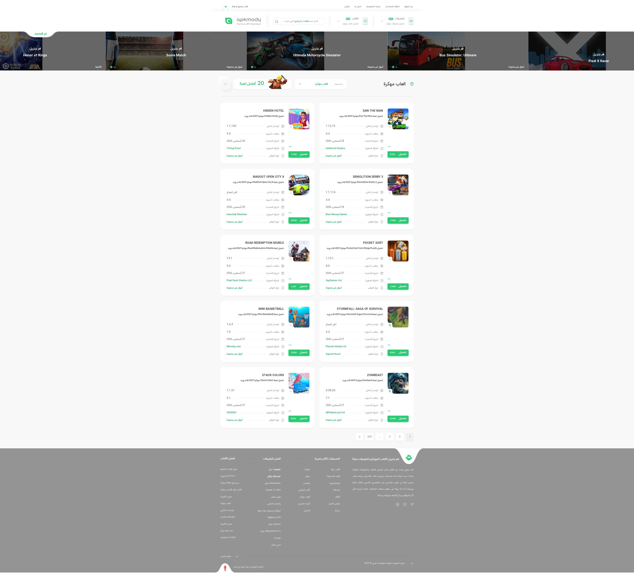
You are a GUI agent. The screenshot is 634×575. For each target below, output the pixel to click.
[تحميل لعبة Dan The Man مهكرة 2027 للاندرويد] (398, 119)
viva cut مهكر (226, 531)
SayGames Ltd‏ (334, 280)
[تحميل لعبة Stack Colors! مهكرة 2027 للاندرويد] (299, 383)
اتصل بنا (357, 6)
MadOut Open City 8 (268, 177)
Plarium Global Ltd (336, 346)
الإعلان (347, 6)
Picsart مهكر (275, 469)
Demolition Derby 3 (368, 177)
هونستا (277, 538)
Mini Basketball (271, 309)
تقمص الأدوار (334, 503)
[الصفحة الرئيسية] (409, 458)
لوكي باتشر (276, 497)
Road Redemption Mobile (264, 243)
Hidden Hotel (273, 110)
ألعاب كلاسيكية (333, 476)
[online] (225, 84)
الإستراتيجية (335, 483)
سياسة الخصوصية (373, 6)
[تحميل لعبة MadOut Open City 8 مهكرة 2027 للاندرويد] (299, 185)
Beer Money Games (336, 214)
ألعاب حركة (335, 469)
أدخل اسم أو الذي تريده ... (300, 21)
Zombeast (375, 375)
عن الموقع (409, 6)
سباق (308, 476)
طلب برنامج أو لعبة (240, 6)
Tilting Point (234, 148)
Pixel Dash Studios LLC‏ (239, 280)
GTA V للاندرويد (227, 476)
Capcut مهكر (275, 524)
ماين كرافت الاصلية (228, 469)
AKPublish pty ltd (335, 412)
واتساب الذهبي (274, 503)
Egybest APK (274, 517)
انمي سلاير (276, 545)
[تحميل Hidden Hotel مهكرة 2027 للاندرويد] (299, 119)
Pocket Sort (373, 243)
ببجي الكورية (226, 496)
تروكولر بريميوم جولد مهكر (269, 510)
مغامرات (306, 483)
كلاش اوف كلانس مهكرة (231, 489)
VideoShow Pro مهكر (271, 531)
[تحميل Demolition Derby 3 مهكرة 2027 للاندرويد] (398, 185)
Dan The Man (373, 110)
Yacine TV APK (273, 490)
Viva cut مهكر (274, 476)
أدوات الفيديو (304, 503)
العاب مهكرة (225, 503)
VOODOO (231, 412)
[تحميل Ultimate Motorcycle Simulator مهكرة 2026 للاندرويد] (457, 52)
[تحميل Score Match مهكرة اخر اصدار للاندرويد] (317, 52)
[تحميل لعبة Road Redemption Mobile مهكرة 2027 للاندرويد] (299, 251)
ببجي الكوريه (226, 524)
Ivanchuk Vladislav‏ (237, 214)
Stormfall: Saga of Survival (360, 309)
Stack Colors (273, 375)
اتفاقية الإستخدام (393, 6)
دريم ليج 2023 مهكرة (229, 483)
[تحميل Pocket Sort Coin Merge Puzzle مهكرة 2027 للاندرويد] (398, 251)
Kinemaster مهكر (273, 483)
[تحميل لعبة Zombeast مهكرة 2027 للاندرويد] (398, 383)
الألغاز (337, 497)
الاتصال (307, 510)
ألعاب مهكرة (305, 497)
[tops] (262, 84)
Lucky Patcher (227, 517)
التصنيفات (338, 84)
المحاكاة (336, 490)
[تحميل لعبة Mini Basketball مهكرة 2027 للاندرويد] (299, 317)
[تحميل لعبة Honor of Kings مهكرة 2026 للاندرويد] (176, 52)
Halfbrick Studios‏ (335, 148)
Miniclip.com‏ (234, 346)
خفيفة (307, 469)
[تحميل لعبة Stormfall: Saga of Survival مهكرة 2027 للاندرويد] (398, 317)
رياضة (337, 510)
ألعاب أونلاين (304, 490)
